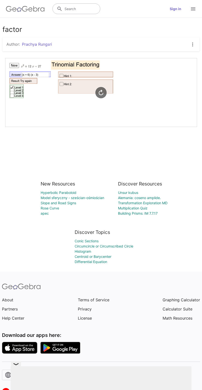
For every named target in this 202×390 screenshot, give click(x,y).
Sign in (175, 9)
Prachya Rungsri (37, 44)
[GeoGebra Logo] (25, 9)
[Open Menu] (193, 9)
